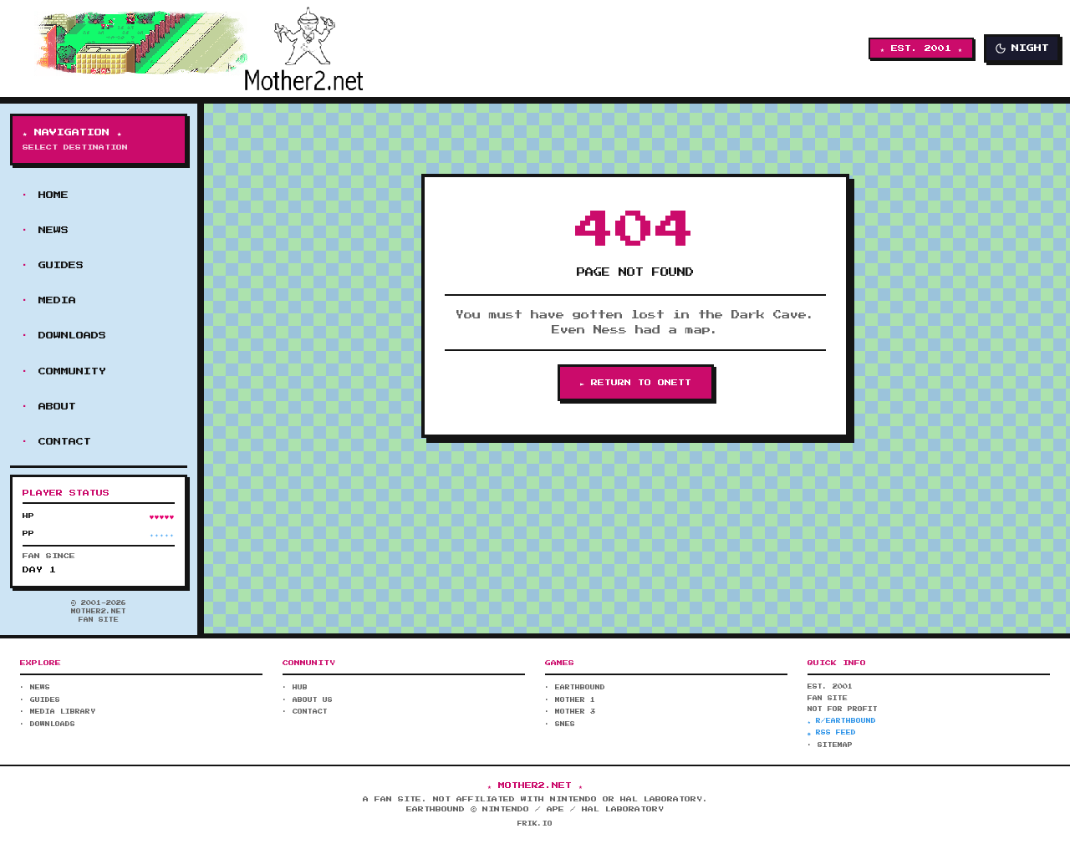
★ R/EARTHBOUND (842, 721)
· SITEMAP (830, 745)
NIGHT (1030, 48)
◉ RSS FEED (832, 732)
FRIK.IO (535, 823)
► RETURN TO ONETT (635, 382)
